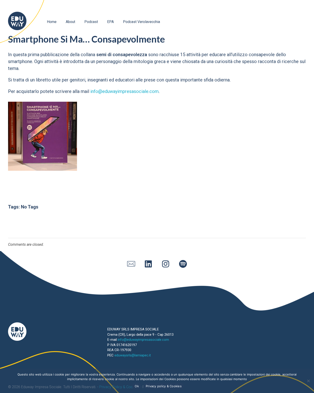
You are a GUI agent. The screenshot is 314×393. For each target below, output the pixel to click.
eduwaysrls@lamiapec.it (132, 355)
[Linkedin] (148, 264)
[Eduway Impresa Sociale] (17, 21)
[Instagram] (166, 264)
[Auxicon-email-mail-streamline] (131, 264)
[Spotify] (183, 264)
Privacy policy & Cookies (164, 386)
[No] (308, 381)
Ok (137, 386)
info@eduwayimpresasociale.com (124, 91)
